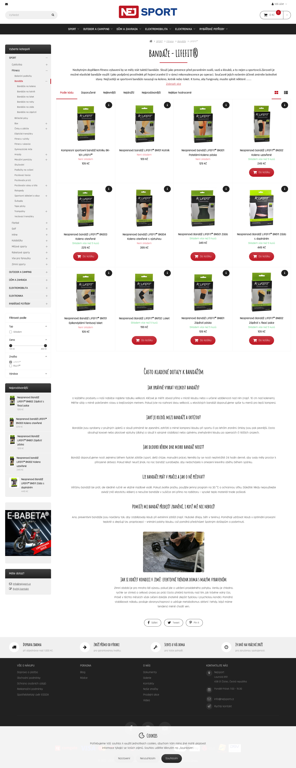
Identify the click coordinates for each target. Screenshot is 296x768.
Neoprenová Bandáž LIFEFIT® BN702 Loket (144, 318)
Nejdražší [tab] (129, 93)
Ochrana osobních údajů (31, 683)
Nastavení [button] (124, 758)
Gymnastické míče (23, 149)
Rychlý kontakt (21, 589)
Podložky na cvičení (24, 169)
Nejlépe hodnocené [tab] (180, 93)
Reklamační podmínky (30, 689)
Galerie (147, 678)
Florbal (15, 223)
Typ (11, 326)
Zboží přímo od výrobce (107, 644)
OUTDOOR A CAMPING (96, 29)
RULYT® (16, 365)
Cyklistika (17, 64)
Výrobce (13, 374)
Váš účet (279, 4)
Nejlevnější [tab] (109, 93)
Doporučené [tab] (88, 93)
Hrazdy (18, 154)
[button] (287, 15)
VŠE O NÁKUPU (25, 665)
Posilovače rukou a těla (26, 185)
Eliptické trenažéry (24, 133)
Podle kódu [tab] (66, 93)
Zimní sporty (19, 264)
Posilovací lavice (22, 175)
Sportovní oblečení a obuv (27, 195)
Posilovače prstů (23, 180)
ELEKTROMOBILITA (156, 29)
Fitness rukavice (22, 144)
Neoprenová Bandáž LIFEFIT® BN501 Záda (203, 234)
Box (16, 123)
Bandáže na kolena (26, 86)
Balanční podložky (23, 76)
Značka (13, 356)
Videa (146, 700)
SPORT (72, 29)
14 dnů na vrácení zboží (249, 644)
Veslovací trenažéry (24, 216)
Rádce (84, 678)
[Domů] (148, 12)
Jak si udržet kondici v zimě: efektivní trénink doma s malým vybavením (174, 579)
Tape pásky (20, 206)
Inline (14, 235)
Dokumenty (150, 672)
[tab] (276, 92)
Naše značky (150, 689)
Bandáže (19, 81)
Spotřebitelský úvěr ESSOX (33, 695)
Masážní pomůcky (23, 159)
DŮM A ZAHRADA (127, 29)
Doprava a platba (27, 672)
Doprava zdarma (32, 644)
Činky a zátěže (22, 128)
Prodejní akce (151, 695)
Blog (82, 672)
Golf (14, 229)
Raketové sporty (21, 252)
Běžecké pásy (21, 118)
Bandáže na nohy (25, 101)
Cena (12, 340)
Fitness (16, 70)
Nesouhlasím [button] (147, 758)
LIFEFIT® (17, 362)
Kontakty (148, 683)
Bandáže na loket (25, 96)
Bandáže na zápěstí (26, 112)
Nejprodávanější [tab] (151, 93)
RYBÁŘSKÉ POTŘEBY (211, 29)
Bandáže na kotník (26, 91)
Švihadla (19, 201)
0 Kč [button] (276, 15)
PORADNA (85, 665)
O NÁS (146, 665)
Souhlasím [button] (171, 758)
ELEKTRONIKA (183, 29)
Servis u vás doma (174, 644)
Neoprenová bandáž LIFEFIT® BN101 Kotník (144, 150)
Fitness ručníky (22, 138)
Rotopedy (19, 190)
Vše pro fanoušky (21, 258)
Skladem (17, 331)
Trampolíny (20, 211)
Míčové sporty (19, 246)
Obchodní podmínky (28, 678)
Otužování (19, 164)
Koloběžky (17, 240)
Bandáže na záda (25, 107)
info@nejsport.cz (22, 584)
